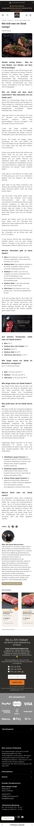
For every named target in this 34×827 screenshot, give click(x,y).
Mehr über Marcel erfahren (12, 583)
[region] (17, 2)
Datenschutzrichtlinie (14, 689)
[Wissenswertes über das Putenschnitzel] (32, 825)
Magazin (10, 20)
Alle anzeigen (6, 590)
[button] (30, 15)
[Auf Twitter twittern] (9, 527)
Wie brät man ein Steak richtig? (22, 20)
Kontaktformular (8, 798)
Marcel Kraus (6, 31)
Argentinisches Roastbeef (8, 612)
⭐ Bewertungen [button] (8, 818)
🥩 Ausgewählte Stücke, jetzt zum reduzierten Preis (17, 8)
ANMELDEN (17, 682)
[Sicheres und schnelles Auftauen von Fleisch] (2, 825)
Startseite (4, 20)
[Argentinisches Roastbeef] (10, 601)
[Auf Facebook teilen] (13, 527)
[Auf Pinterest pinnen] (16, 527)
